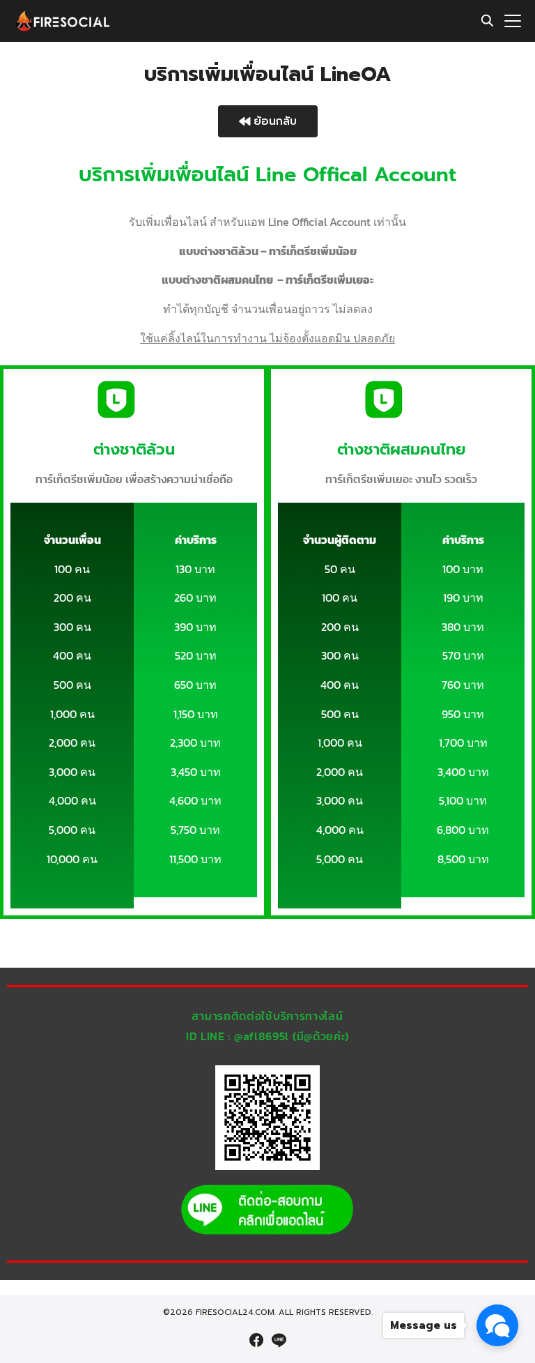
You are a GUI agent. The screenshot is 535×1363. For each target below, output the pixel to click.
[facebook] (256, 1340)
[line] (278, 1340)
